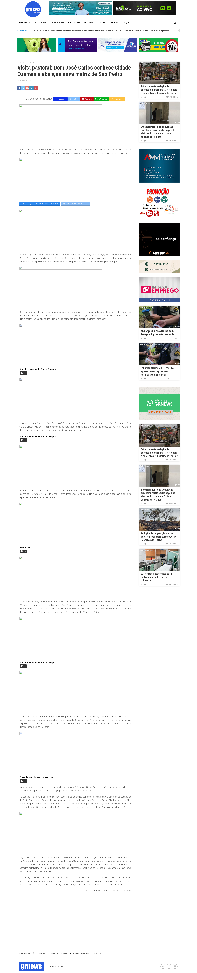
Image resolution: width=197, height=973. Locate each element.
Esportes (102, 22)
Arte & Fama (89, 22)
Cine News (114, 22)
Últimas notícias (57, 22)
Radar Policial (74, 22)
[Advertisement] (75, 914)
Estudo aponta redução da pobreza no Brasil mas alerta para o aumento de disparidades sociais (159, 90)
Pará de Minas (40, 22)
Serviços (125, 22)
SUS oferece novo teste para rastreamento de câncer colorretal (156, 577)
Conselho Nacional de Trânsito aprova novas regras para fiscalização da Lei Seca (157, 371)
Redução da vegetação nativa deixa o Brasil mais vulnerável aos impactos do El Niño (159, 536)
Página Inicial (25, 22)
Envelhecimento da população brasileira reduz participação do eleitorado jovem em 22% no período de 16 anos (158, 132)
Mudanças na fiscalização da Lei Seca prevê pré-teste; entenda (158, 332)
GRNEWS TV (96, 953)
